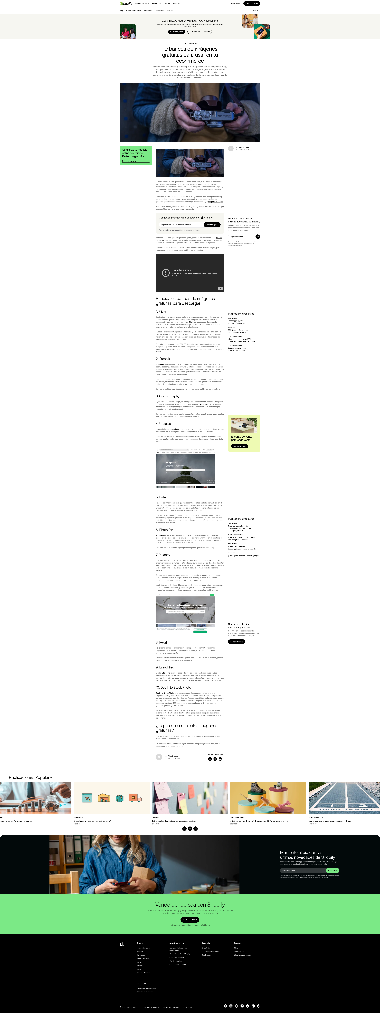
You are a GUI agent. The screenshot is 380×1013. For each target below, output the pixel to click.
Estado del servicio (144, 973)
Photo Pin (160, 535)
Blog (121, 11)
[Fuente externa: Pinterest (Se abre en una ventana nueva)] (258, 1006)
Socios (139, 962)
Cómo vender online (133, 11)
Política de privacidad (171, 1007)
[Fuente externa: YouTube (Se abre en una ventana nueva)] (236, 1006)
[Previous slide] (184, 828)
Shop (236, 948)
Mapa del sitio (187, 1007)
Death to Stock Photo (165, 693)
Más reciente (159, 11)
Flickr (191, 322)
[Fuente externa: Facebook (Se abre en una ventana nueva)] (225, 1006)
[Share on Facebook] (210, 759)
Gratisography (205, 404)
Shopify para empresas (242, 955)
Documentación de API (210, 951)
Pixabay (210, 560)
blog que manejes (215, 202)
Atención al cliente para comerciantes (178, 949)
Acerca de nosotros (144, 948)
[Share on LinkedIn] (220, 759)
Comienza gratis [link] (212, 225)
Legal (139, 969)
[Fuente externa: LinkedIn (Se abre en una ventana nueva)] (253, 1006)
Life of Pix (166, 673)
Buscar (255, 11)
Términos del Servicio (151, 1007)
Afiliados (140, 966)
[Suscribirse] (258, 236)
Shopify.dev (206, 948)
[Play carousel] (190, 828)
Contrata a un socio (177, 957)
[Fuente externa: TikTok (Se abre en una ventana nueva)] (247, 1006)
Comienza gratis (252, 3)
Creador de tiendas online (146, 988)
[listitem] (190, 803)
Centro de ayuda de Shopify (180, 954)
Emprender (148, 11)
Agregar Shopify (236, 642)
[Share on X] (215, 759)
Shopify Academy (176, 961)
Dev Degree (206, 955)
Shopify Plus (239, 951)
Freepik (161, 364)
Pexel (158, 648)
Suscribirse (332, 870)
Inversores (141, 955)
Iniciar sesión (235, 3)
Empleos (140, 951)
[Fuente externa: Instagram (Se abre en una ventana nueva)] (242, 1006)
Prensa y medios (143, 959)
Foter (158, 503)
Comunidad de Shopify (178, 965)
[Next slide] (195, 828)
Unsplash (175, 429)
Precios (167, 3)
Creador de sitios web (145, 992)
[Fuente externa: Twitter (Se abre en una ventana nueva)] (231, 1006)
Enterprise (176, 3)
